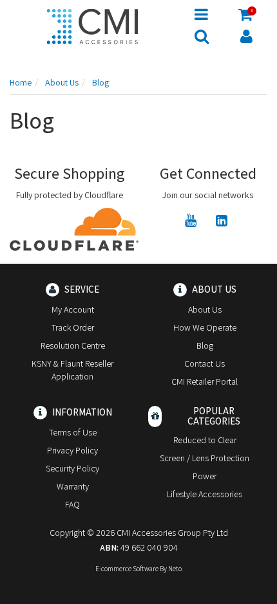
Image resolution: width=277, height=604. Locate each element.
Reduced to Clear (204, 440)
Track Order (73, 327)
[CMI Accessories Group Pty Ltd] (92, 24)
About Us (205, 309)
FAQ (72, 504)
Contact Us (204, 363)
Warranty (73, 486)
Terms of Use (73, 432)
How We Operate (204, 327)
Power (204, 476)
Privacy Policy (72, 450)
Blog (204, 345)
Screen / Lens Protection (204, 458)
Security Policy (72, 468)
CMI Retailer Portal (204, 381)
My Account (73, 309)
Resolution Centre (73, 345)
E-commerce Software (126, 568)
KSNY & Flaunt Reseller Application (72, 370)
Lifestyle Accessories (204, 494)
